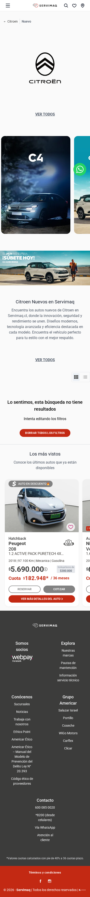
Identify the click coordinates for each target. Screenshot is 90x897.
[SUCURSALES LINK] (82, 5)
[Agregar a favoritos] (70, 527)
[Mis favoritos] (74, 5)
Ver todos (45, 114)
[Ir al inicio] (45, 5)
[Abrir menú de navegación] (8, 5)
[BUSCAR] (66, 5)
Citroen (12, 21)
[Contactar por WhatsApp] (79, 169)
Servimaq (23, 890)
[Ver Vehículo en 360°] (69, 542)
